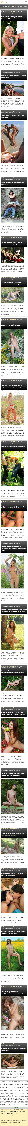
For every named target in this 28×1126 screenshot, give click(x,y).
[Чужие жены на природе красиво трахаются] (12, 206)
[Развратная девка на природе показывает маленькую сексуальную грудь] (12, 572)
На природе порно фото (9, 11)
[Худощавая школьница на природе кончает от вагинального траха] (12, 469)
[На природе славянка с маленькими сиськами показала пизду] (12, 955)
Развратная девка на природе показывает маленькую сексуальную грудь (13, 548)
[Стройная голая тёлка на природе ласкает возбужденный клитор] (12, 797)
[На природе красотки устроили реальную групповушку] (12, 255)
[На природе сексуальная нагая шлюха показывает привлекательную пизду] (12, 633)
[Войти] (6, 2)
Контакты (15, 1107)
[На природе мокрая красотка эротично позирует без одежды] (12, 296)
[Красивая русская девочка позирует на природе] (12, 1062)
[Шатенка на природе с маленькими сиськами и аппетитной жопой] (12, 347)
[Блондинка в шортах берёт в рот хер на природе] (12, 89)
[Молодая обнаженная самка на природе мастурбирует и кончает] (12, 684)
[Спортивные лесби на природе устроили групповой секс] (12, 39)
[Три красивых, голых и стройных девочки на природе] (12, 896)
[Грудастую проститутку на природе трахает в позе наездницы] (12, 520)
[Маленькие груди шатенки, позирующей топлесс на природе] (12, 1014)
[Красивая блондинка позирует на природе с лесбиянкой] (12, 847)
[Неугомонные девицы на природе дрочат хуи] (12, 143)
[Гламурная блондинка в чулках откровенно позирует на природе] (12, 408)
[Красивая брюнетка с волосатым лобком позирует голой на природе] (12, 736)
